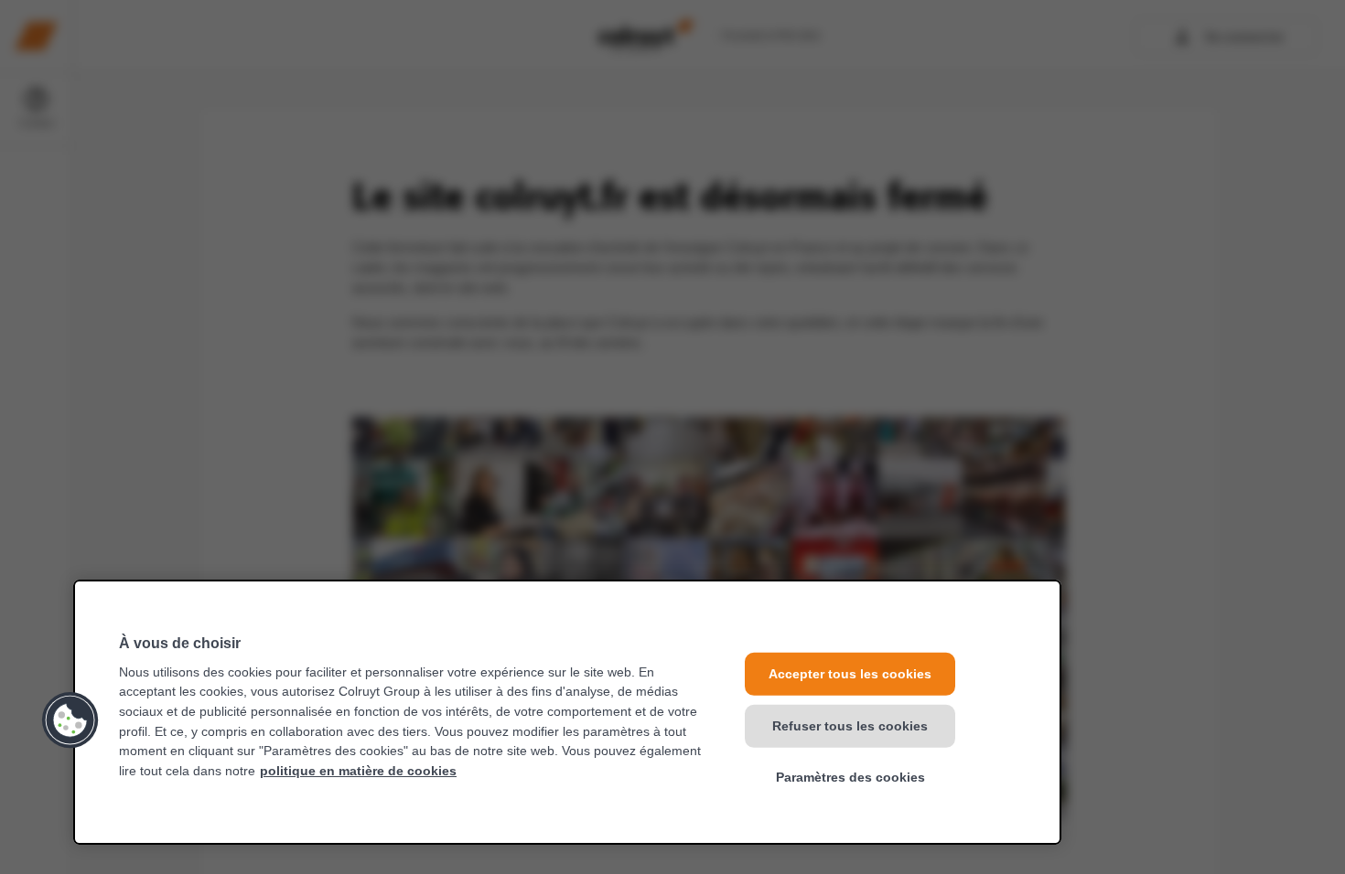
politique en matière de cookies (358, 770)
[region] (567, 712)
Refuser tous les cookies (850, 725)
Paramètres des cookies (850, 777)
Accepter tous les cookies (850, 673)
